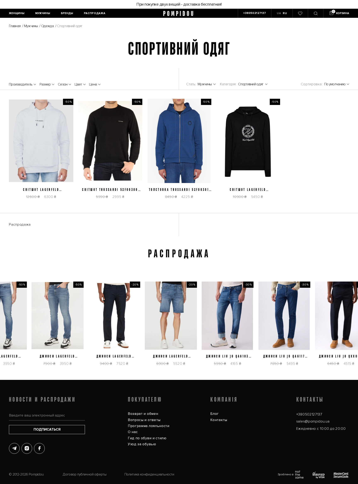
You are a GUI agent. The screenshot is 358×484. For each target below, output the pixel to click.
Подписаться (47, 429)
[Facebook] (39, 448)
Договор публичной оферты (84, 474)
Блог (214, 414)
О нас (133, 432)
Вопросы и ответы (144, 420)
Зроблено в (286, 474)
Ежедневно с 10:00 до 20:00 (321, 428)
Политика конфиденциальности (149, 474)
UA (279, 13)
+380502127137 (309, 414)
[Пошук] (315, 13)
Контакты (218, 420)
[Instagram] (27, 448)
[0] (300, 13)
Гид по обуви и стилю (147, 438)
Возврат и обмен (143, 414)
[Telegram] (14, 448)
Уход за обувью (142, 444)
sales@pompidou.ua (313, 421)
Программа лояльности (148, 426)
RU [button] (285, 13)
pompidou (179, 13)
